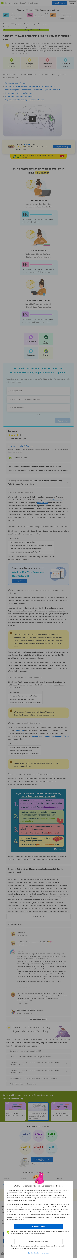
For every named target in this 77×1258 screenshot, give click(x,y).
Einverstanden (38, 1226)
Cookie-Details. (32, 1200)
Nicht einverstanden (38, 1241)
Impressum (45, 1253)
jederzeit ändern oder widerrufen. (56, 1214)
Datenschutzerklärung (14, 1200)
